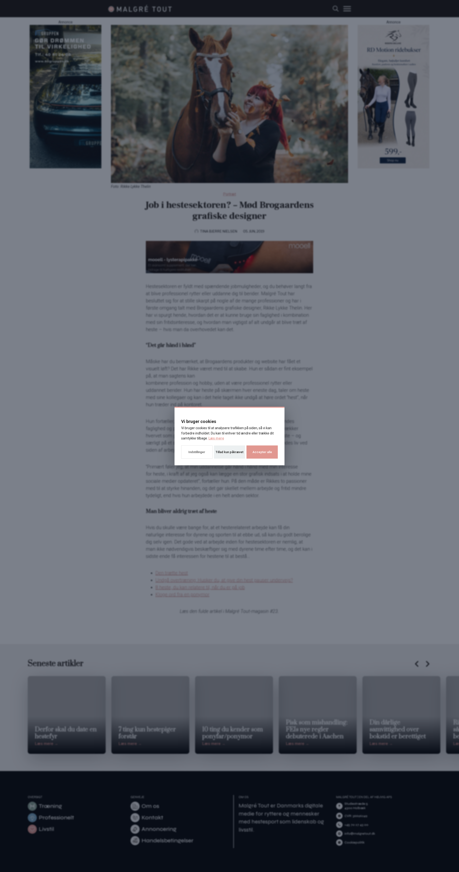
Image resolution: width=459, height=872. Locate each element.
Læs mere (216, 438)
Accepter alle (262, 452)
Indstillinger (196, 452)
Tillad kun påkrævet (229, 452)
